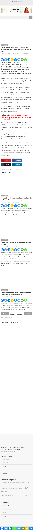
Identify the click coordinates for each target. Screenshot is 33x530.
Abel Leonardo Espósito (12, 492)
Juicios (4, 466)
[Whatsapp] (25, 59)
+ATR (8, 482)
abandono (4, 495)
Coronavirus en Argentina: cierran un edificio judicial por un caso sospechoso (16, 293)
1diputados (19, 488)
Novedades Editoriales (8, 509)
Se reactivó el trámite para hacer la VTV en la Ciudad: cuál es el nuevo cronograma (16, 199)
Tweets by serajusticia (6, 317)
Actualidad (4, 45)
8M (24, 482)
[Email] (22, 59)
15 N (22, 482)
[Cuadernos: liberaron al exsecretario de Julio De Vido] (16, 227)
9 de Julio (9, 485)
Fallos (4, 470)
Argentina (8, 169)
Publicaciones (6, 505)
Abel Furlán (20, 492)
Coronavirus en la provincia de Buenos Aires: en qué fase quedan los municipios (29, 314)
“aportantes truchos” (22, 495)
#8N (25, 492)
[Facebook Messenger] (15, 59)
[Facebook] (2, 59)
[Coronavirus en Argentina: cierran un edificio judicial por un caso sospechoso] (16, 278)
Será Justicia (16, 53)
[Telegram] (18, 59)
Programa (5, 473)
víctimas (19, 169)
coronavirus (14, 169)
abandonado (3, 498)
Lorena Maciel (6, 459)
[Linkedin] (8, 59)
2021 (27, 492)
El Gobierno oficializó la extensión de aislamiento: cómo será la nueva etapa (6, 314)
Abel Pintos (12, 482)
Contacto (5, 516)
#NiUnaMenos (4, 485)
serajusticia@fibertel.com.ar (8, 451)
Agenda (4, 513)
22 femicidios (4, 482)
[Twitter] (5, 59)
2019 (27, 482)
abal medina (18, 482)
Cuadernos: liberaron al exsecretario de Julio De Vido (16, 243)
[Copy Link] (12, 59)
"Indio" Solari (11, 495)
